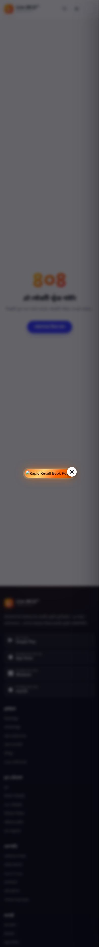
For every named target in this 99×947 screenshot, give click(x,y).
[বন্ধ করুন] (72, 472)
